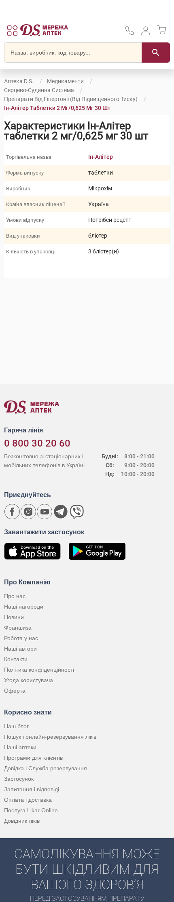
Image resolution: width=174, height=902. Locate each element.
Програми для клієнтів (33, 757)
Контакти (16, 659)
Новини (14, 617)
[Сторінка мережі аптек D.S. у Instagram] (28, 512)
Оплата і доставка (28, 800)
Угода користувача (28, 680)
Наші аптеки (20, 747)
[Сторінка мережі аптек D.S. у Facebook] (12, 512)
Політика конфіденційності (39, 669)
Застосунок (19, 779)
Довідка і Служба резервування (45, 768)
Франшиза (18, 627)
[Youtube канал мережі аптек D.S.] (44, 512)
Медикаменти (65, 81)
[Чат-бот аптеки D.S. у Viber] (77, 512)
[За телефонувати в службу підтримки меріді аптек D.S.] (129, 33)
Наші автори (20, 648)
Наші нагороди (23, 606)
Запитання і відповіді (31, 789)
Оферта (14, 690)
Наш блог (16, 726)
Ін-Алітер (100, 157)
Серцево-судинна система (39, 90)
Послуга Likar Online (31, 810)
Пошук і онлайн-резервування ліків (50, 736)
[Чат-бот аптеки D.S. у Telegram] (61, 512)
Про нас (14, 596)
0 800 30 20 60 (37, 443)
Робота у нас (21, 638)
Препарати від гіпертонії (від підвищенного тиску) (71, 99)
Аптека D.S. (19, 81)
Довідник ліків (22, 821)
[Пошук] (156, 52)
